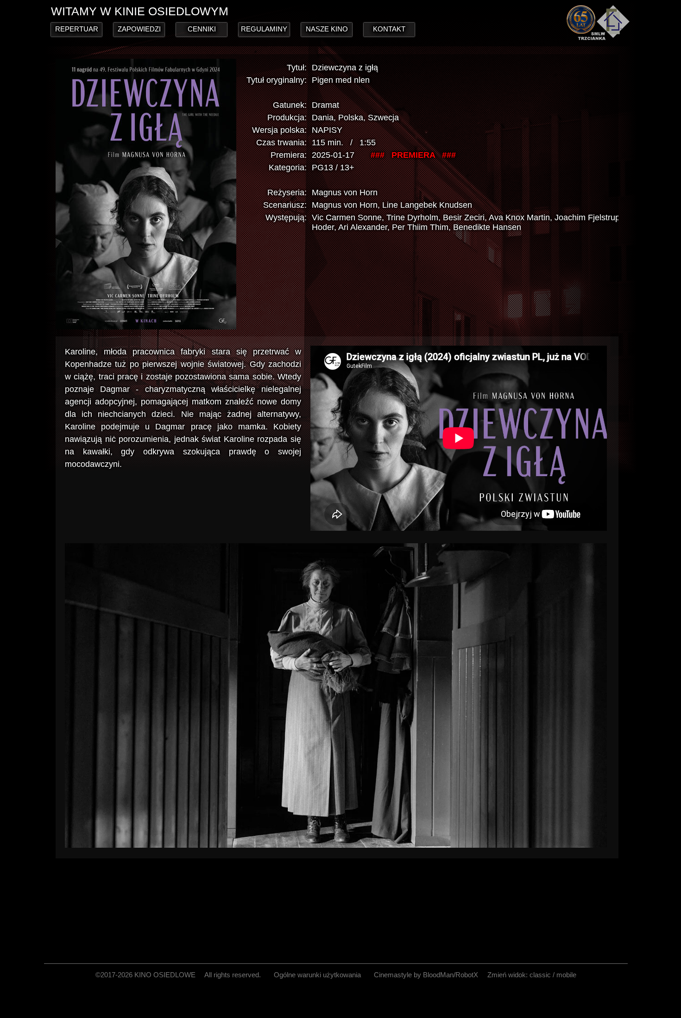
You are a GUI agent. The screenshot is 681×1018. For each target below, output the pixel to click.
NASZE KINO (327, 29)
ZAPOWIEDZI (139, 29)
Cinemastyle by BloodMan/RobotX (426, 975)
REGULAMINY (264, 29)
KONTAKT (389, 29)
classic (540, 975)
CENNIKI (202, 29)
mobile (566, 975)
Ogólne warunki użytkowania (317, 975)
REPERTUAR (76, 29)
